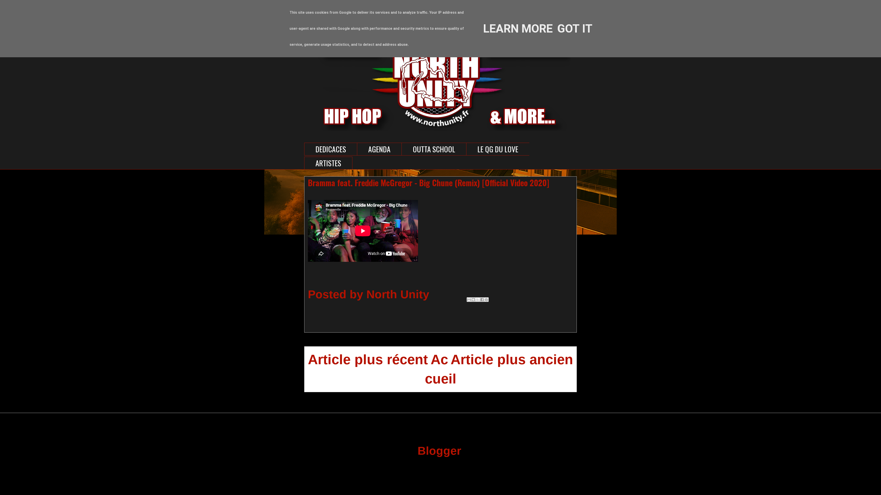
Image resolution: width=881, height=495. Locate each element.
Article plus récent (368, 359)
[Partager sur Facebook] (482, 299)
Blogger (439, 450)
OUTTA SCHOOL (434, 149)
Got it (574, 28)
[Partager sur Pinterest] (486, 299)
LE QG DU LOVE (497, 149)
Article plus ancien (512, 359)
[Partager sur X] (477, 299)
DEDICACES (330, 149)
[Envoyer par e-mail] (469, 299)
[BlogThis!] (473, 299)
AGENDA (379, 149)
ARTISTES (328, 163)
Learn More (518, 28)
